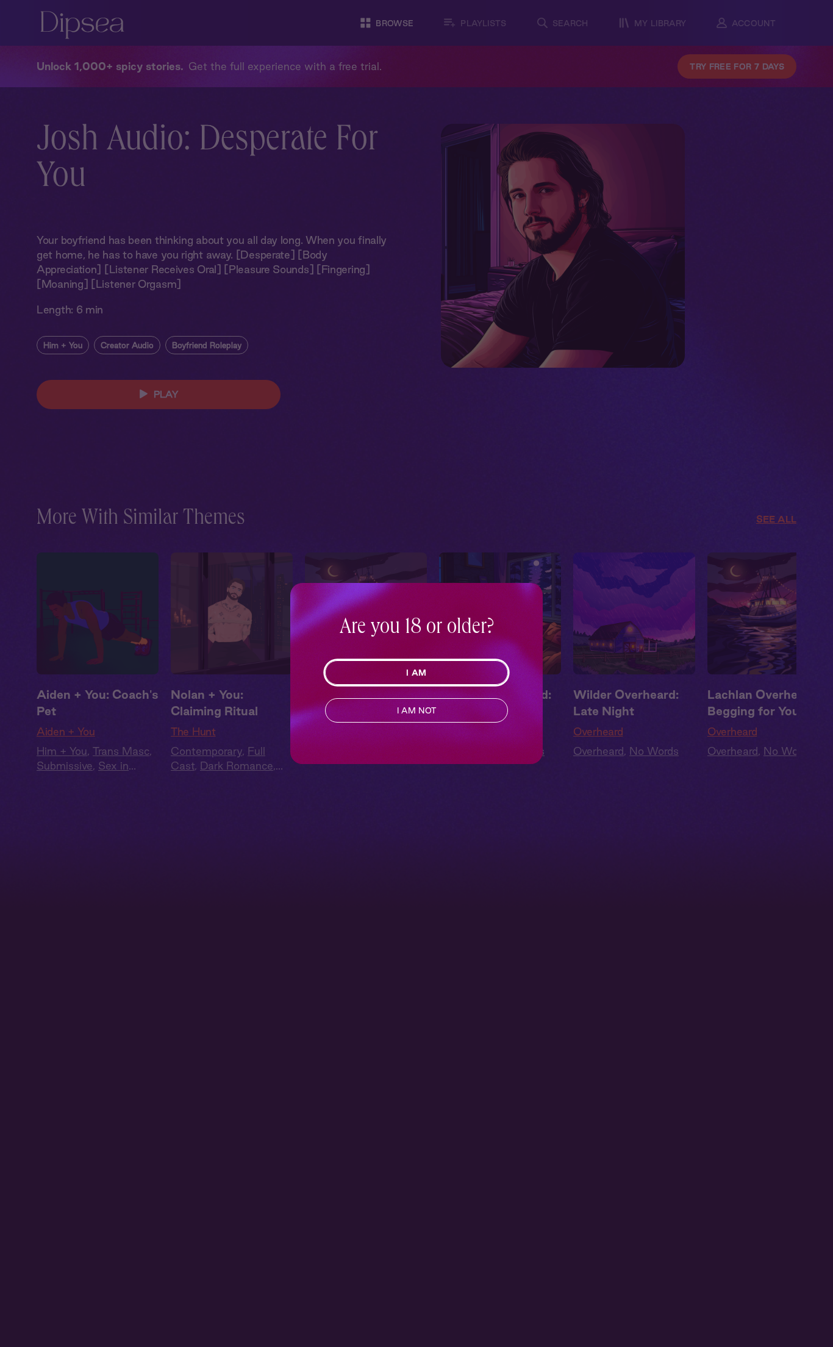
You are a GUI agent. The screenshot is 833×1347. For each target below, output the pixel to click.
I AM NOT (417, 710)
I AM (416, 672)
